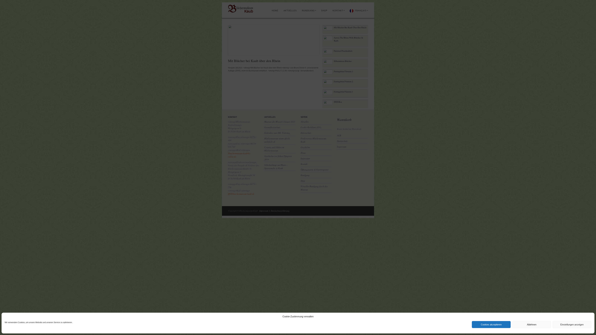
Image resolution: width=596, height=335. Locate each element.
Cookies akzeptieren (491, 324)
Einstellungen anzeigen (572, 324)
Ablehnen (531, 324)
